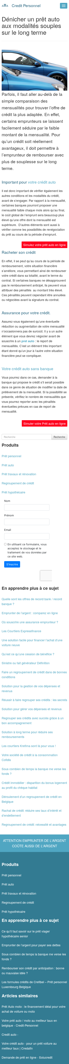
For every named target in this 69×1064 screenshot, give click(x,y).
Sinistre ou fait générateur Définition (26, 663)
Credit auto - (10, 1034)
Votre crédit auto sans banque (28, 368)
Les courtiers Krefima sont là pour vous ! (29, 746)
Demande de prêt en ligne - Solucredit (27, 1057)
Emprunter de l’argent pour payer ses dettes (31, 945)
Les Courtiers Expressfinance (21, 631)
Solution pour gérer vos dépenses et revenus (32, 709)
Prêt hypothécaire (13, 492)
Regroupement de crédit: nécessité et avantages (34, 824)
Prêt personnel (11, 456)
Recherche (59, 437)
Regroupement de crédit (18, 483)
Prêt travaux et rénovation (19, 474)
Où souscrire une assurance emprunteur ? (30, 622)
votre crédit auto (42, 182)
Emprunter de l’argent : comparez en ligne (30, 613)
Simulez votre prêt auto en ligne (44, 245)
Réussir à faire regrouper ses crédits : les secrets (34, 700)
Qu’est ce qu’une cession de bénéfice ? (28, 654)
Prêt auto (8, 465)
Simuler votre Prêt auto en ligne (44, 423)
